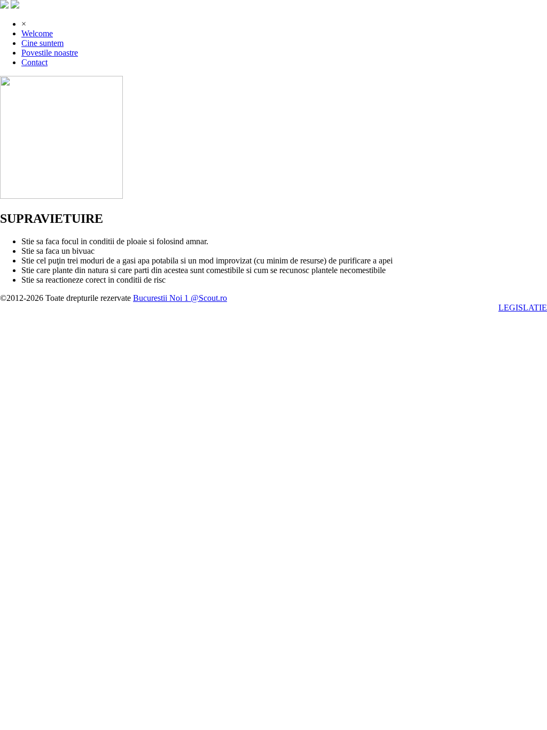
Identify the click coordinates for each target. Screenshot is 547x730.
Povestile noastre (49, 52)
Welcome (37, 33)
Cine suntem (42, 43)
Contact (34, 62)
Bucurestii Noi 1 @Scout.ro (180, 297)
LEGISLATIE (522, 307)
